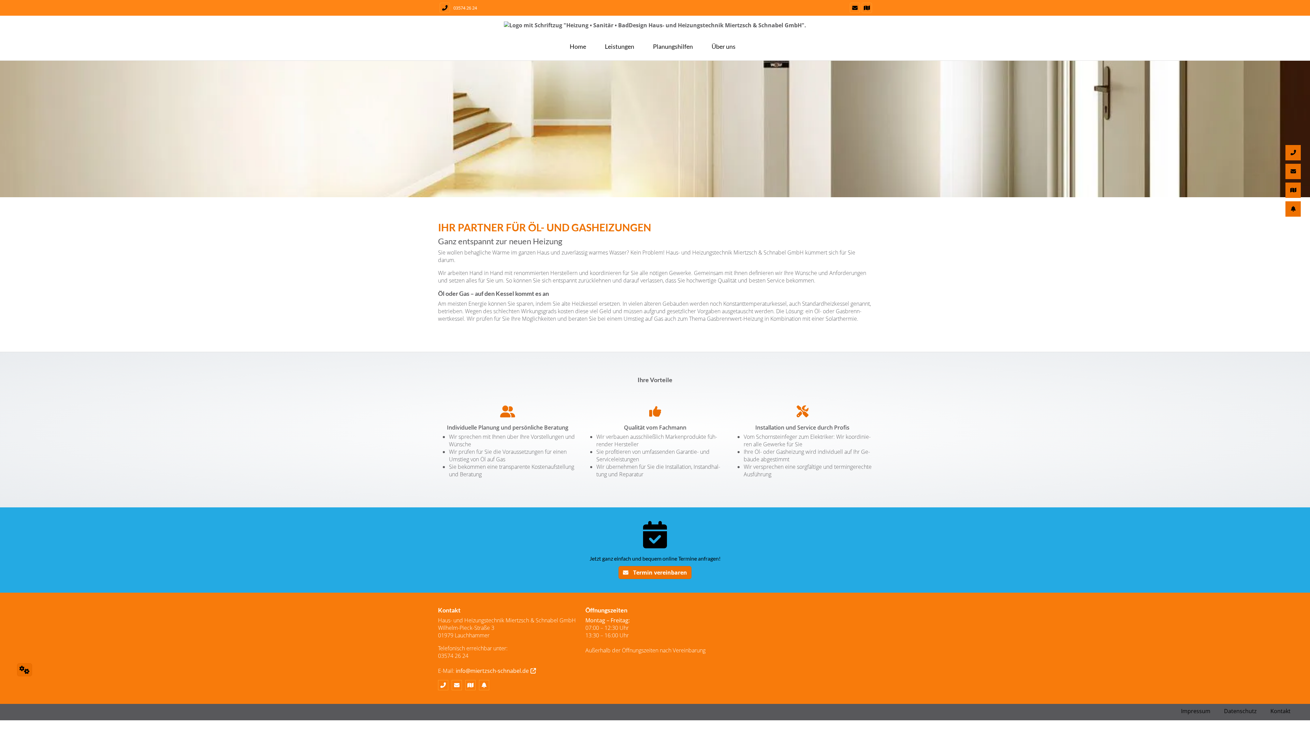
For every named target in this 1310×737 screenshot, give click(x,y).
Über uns (724, 46)
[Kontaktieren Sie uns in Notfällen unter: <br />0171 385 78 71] (486, 685)
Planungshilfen (673, 46)
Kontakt (1280, 711)
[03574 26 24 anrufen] (444, 8)
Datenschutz (1240, 711)
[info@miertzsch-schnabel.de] (854, 8)
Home (578, 46)
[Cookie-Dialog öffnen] (24, 669)
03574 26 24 (465, 8)
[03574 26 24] (445, 685)
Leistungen (619, 46)
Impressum (1195, 711)
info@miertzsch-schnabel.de (492, 671)
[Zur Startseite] (655, 28)
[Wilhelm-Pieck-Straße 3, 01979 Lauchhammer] (866, 8)
